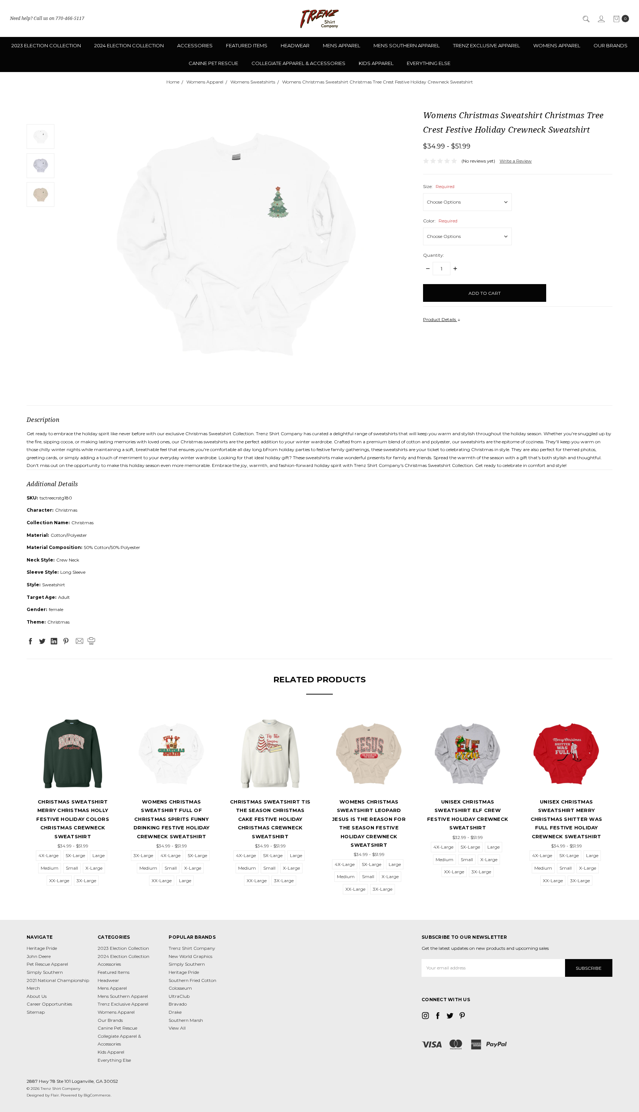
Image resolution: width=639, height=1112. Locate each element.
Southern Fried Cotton (192, 980)
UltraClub (179, 996)
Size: (438, 186)
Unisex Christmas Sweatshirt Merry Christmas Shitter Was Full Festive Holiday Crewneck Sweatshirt (566, 819)
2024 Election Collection (129, 45)
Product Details (440, 319)
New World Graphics (190, 956)
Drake (175, 1012)
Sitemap (36, 1012)
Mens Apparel (341, 45)
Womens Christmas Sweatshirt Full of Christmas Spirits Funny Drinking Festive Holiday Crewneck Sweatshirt (171, 819)
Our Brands (611, 45)
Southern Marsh (186, 1020)
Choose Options (72, 781)
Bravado (178, 1004)
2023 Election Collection (46, 45)
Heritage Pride (42, 948)
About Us (37, 996)
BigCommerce (97, 1095)
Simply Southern (45, 972)
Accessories (195, 45)
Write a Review (516, 161)
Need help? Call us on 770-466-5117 (47, 18)
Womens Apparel (556, 45)
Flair (55, 1095)
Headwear (295, 45)
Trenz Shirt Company (192, 948)
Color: (440, 221)
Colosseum (180, 988)
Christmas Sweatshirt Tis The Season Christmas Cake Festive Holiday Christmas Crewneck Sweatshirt (270, 819)
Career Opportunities (49, 1004)
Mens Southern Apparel (406, 45)
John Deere (39, 956)
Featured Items (246, 45)
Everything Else (428, 63)
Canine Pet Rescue (213, 63)
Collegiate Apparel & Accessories (298, 63)
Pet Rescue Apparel (47, 964)
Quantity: (433, 255)
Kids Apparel (376, 63)
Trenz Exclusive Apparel (486, 45)
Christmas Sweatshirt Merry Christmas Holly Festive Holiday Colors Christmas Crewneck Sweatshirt (72, 819)
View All (177, 1028)
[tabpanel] (72, 800)
